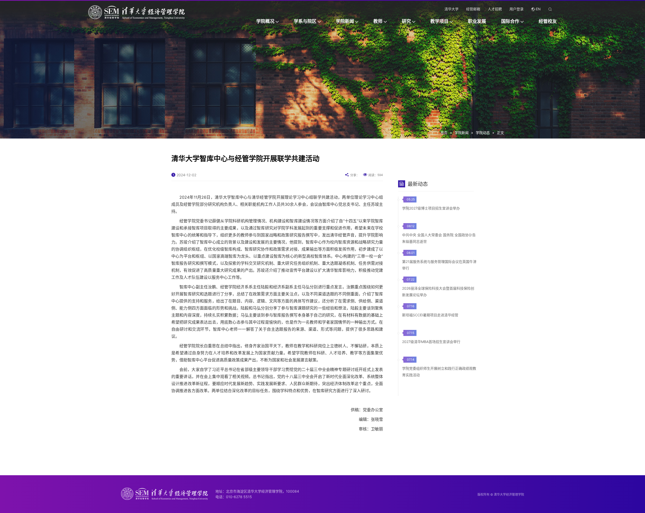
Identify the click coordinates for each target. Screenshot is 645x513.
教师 (377, 21)
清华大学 (451, 9)
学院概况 (265, 21)
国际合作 (510, 21)
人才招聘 (495, 9)
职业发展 (477, 21)
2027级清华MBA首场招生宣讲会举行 (431, 341)
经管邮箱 (473, 9)
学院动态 (483, 132)
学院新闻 (345, 21)
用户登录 (516, 9)
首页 (443, 132)
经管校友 (548, 21)
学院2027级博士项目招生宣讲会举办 (431, 208)
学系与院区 (305, 21)
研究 (406, 21)
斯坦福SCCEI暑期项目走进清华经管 (430, 315)
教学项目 (439, 21)
